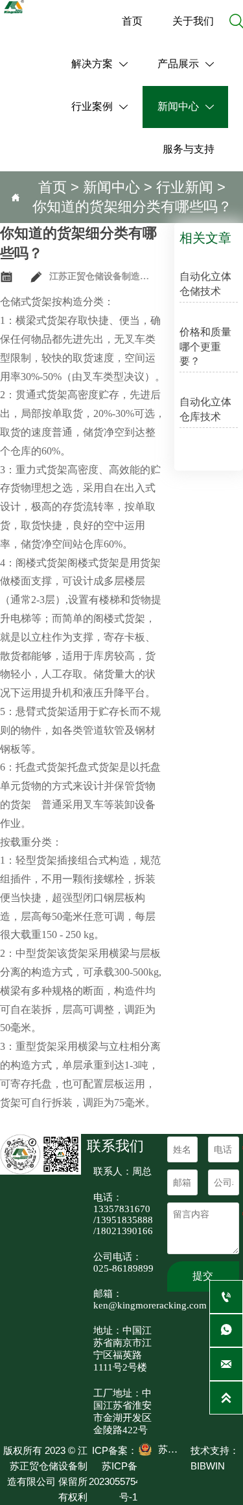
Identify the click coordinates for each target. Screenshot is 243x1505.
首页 (52, 187)
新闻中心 (111, 187)
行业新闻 (184, 187)
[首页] (14, 7)
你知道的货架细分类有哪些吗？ (132, 206)
